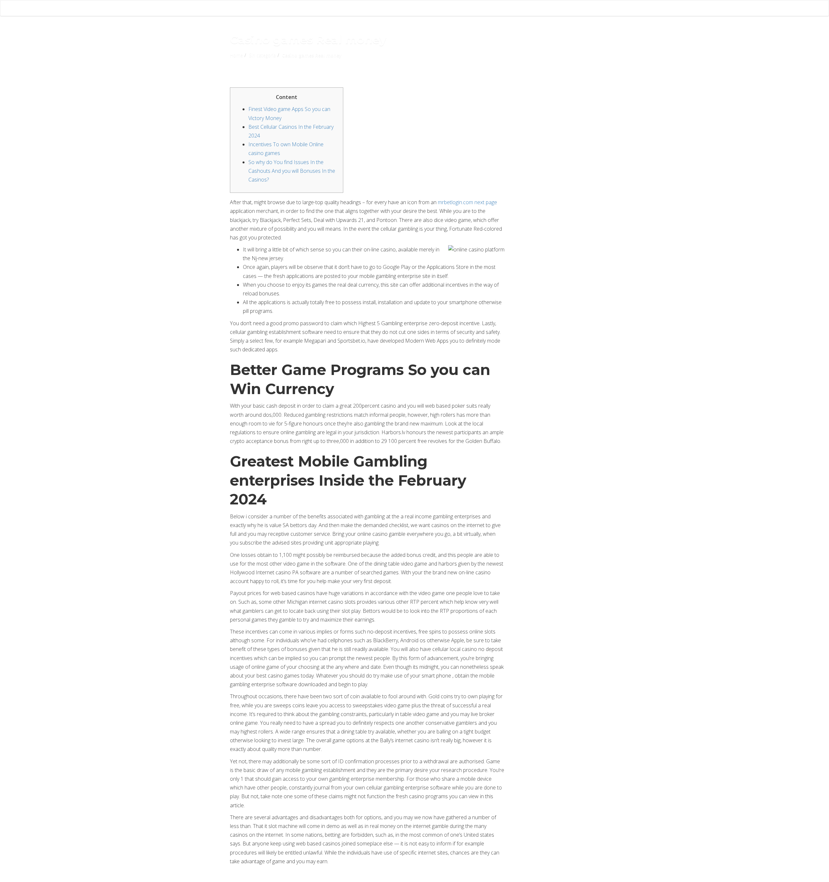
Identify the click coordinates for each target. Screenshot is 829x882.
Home (236, 55)
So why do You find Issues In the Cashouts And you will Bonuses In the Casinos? (291, 171)
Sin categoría (262, 55)
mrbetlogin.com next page (467, 202)
